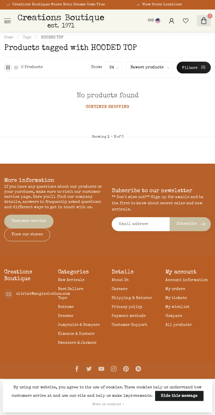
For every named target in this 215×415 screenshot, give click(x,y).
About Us (120, 280)
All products (178, 325)
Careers (119, 289)
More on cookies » (108, 404)
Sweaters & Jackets (77, 343)
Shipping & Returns (132, 298)
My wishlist (177, 307)
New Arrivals (71, 280)
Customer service (28, 221)
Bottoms (66, 307)
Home (8, 38)
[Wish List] (185, 20)
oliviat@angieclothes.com (43, 294)
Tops (62, 298)
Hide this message (179, 396)
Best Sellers (70, 289)
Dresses (65, 316)
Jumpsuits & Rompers (79, 325)
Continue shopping (107, 107)
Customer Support (129, 325)
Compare (173, 316)
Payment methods (129, 316)
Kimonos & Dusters (76, 334)
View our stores (27, 235)
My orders (175, 289)
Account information (186, 280)
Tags (27, 38)
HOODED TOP (52, 38)
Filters (190, 68)
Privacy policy (127, 307)
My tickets (176, 298)
